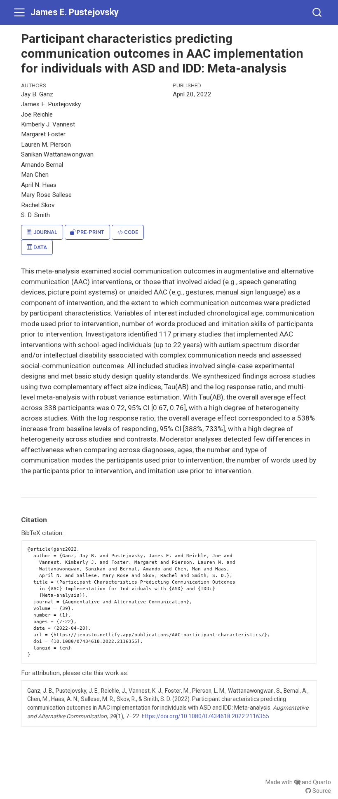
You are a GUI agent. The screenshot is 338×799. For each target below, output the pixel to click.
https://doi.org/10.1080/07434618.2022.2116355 (205, 716)
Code (130, 232)
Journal (44, 232)
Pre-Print (89, 232)
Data (39, 247)
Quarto (322, 782)
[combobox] (317, 12)
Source (321, 790)
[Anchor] (51, 519)
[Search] (317, 12)
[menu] (19, 12)
